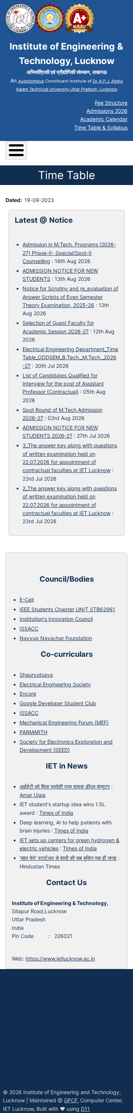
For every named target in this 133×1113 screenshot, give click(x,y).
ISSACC (29, 628)
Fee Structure (111, 103)
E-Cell (27, 599)
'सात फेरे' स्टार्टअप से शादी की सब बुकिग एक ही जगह (68, 858)
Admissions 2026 (106, 111)
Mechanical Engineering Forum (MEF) (64, 722)
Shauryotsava (36, 675)
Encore (28, 693)
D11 (85, 1109)
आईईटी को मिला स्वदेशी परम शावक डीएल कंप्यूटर (65, 786)
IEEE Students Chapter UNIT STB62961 (67, 609)
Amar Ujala (32, 795)
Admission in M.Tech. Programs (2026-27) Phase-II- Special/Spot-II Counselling (69, 252)
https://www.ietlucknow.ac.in (60, 958)
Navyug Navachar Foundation (56, 638)
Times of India (56, 813)
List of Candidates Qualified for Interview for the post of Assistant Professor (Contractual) (63, 383)
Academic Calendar (103, 119)
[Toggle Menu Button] (16, 150)
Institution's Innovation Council (56, 619)
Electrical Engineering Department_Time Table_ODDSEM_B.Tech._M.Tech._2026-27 (70, 357)
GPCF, (71, 1100)
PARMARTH (33, 732)
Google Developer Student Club (58, 703)
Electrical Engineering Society (55, 684)
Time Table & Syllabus (100, 127)
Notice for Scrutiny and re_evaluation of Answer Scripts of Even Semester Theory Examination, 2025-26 (70, 296)
